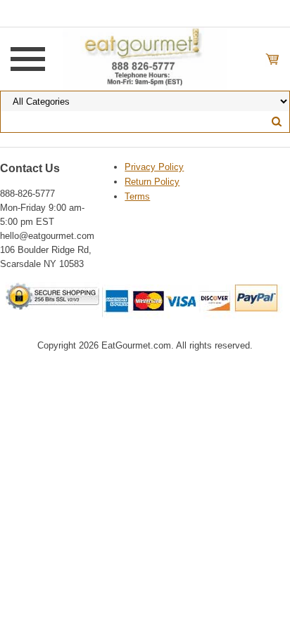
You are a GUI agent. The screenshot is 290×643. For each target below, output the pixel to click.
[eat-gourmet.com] (145, 58)
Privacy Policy (154, 167)
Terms (137, 196)
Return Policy (152, 181)
